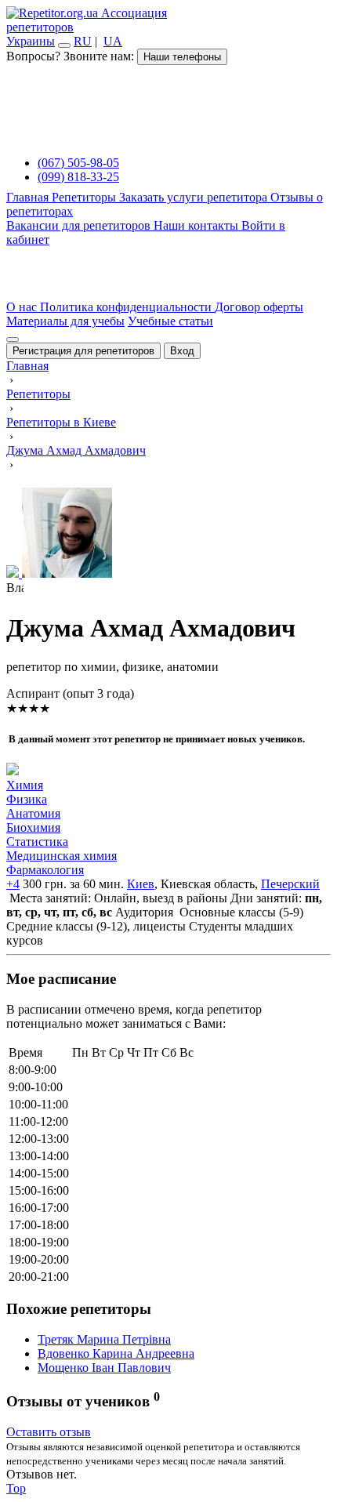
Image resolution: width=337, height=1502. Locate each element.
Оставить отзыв (48, 1432)
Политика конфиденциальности (127, 307)
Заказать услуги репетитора (194, 197)
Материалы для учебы (65, 321)
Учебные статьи (170, 321)
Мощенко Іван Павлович (104, 1367)
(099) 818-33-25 (78, 176)
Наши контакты (197, 225)
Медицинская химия (61, 855)
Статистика (37, 841)
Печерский (290, 884)
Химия (24, 785)
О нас (23, 307)
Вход (182, 351)
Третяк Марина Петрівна (104, 1339)
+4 (13, 884)
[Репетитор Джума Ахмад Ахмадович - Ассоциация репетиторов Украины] (168, 534)
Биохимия (33, 827)
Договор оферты (259, 307)
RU (83, 41)
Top (16, 1488)
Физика (26, 799)
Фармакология (45, 869)
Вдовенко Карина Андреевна (116, 1353)
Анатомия (33, 813)
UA (112, 41)
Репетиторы (85, 197)
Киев (140, 884)
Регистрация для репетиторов (83, 351)
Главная (29, 197)
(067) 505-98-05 (78, 162)
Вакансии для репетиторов (80, 225)
